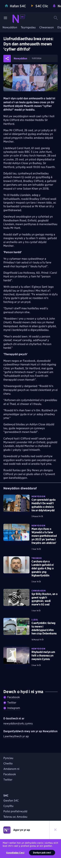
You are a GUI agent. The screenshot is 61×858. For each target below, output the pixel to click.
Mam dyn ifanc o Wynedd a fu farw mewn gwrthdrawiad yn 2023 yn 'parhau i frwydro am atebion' (44, 536)
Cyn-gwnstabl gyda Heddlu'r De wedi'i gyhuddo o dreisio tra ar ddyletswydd (43, 505)
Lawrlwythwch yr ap (16, 736)
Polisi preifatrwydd (15, 811)
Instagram (13, 708)
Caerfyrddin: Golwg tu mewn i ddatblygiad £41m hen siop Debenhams (44, 628)
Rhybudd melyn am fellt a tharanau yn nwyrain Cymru (43, 655)
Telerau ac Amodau (15, 816)
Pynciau (8, 758)
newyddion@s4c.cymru (18, 723)
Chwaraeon (46, 27)
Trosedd (37, 558)
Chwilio (8, 763)
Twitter (11, 702)
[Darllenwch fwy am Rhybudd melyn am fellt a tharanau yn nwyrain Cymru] (16, 655)
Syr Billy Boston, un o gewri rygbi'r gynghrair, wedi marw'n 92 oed (44, 599)
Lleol (35, 620)
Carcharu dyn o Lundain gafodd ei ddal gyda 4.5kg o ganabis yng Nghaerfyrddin (43, 568)
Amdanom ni (11, 768)
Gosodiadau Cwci (15, 852)
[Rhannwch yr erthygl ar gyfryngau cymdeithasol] (7, 58)
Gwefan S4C (11, 800)
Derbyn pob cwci (42, 852)
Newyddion (10, 27)
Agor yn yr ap (21, 830)
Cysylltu (8, 806)
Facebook (13, 697)
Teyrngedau (28, 27)
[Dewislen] (5, 18)
